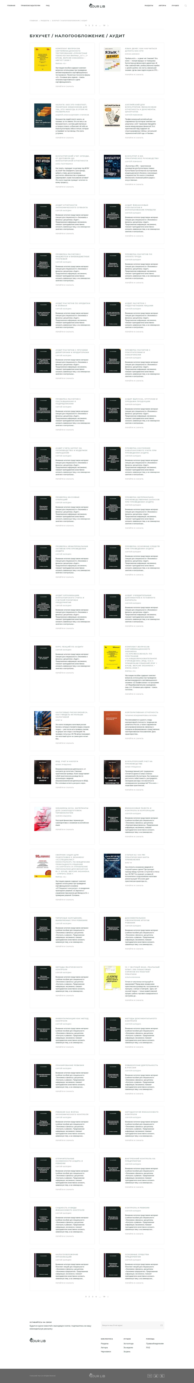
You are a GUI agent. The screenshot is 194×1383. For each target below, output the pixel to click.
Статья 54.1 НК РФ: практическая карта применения (137, 857)
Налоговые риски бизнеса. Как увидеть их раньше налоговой (72, 714)
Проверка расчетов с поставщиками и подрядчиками (68, 401)
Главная (11, 5)
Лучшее (175, 5)
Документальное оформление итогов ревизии (137, 920)
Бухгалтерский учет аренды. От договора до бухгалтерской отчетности (73, 158)
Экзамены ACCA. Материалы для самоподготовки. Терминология (72, 810)
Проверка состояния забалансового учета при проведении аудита (141, 450)
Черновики (106, 1351)
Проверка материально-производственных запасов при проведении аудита (142, 499)
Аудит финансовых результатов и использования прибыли (140, 207)
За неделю (128, 1347)
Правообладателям (30, 5)
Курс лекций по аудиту (70, 647)
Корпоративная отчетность (141, 712)
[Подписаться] (161, 1325)
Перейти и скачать (65, 86)
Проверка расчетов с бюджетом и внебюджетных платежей (72, 256)
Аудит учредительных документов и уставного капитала (140, 597)
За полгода (128, 1343)
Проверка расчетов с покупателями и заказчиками (137, 352)
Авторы (162, 5)
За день (127, 1351)
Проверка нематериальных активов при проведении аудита (72, 548)
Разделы (149, 5)
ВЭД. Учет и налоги (67, 761)
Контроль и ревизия (137, 1208)
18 (104, 25)
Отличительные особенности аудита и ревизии (69, 1161)
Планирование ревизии (70, 1065)
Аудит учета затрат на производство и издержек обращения (72, 450)
